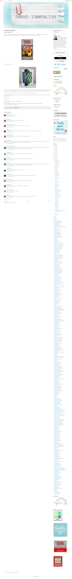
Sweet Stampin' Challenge (58, 450)
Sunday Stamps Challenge (58, 446)
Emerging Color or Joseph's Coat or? (60, 210)
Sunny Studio (56, 447)
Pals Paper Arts (56, 376)
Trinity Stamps (56, 466)
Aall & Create (56, 223)
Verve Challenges (56, 477)
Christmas (55, 266)
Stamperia (55, 430)
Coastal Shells (57, 201)
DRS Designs (56, 296)
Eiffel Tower (56, 205)
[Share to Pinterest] (18, 107)
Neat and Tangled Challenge (58, 370)
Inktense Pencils (56, 329)
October (56, 163)
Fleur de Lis (56, 184)
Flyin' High (56, 199)
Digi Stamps (7, 108)
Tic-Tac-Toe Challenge (57, 461)
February (56, 173)
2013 (55, 213)
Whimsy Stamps (56, 487)
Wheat (56, 180)
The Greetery (56, 457)
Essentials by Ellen (57, 301)
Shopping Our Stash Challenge (58, 414)
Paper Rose (56, 382)
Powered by (57, 61)
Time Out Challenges (57, 464)
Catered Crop (56, 264)
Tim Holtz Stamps (56, 463)
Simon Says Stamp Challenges (58, 419)
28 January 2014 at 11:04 (10, 143)
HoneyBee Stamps (57, 324)
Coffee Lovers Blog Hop (57, 270)
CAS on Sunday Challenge (58, 255)
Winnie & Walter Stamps (57, 488)
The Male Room (56, 459)
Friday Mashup (56, 311)
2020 (55, 152)
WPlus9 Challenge (57, 492)
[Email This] (14, 107)
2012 (55, 214)
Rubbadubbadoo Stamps (57, 404)
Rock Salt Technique (57, 403)
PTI (17, 108)
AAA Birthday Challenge (57, 221)
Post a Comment (7, 199)
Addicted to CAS (56, 224)
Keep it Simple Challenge (58, 339)
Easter (55, 298)
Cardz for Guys (56, 251)
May (55, 169)
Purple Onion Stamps (57, 399)
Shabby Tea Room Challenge (58, 412)
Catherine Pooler (56, 265)
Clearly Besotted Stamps (57, 269)
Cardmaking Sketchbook (57, 249)
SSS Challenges (56, 428)
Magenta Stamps (56, 347)
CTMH (55, 285)
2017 (55, 156)
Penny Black (56, 385)
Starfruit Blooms (57, 191)
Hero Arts (55, 323)
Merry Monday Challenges (13, 108)
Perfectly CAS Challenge (57, 386)
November (56, 162)
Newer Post (6, 201)
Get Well (55, 314)
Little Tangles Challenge (57, 346)
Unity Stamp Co (56, 474)
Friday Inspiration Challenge (58, 310)
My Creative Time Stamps (58, 367)
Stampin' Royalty (56, 434)
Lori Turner (8, 184)
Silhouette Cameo (56, 416)
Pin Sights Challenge (57, 388)
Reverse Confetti (56, 402)
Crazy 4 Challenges (57, 281)
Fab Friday (55, 302)
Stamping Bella (56, 436)
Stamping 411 (56, 435)
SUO (55, 448)
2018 (55, 155)
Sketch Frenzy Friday (57, 421)
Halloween (55, 317)
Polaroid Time (57, 206)
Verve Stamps (56, 479)
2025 (55, 146)
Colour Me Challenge (57, 278)
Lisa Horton (56, 345)
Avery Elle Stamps (56, 237)
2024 (55, 147)
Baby (55, 238)
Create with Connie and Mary (58, 282)
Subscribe (60, 58)
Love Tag (56, 179)
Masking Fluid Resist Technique (58, 352)
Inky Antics (55, 330)
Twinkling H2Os (56, 471)
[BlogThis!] (15, 107)
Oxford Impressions (57, 375)
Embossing (55, 300)
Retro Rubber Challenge (57, 400)
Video (55, 480)
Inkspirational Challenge (57, 328)
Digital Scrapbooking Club (58, 294)
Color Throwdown (56, 273)
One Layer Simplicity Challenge (58, 374)
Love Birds (56, 207)
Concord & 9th (56, 279)
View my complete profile (57, 49)
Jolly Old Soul (57, 196)
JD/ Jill (7, 162)
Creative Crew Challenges (58, 284)
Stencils (55, 442)
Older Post (49, 201)
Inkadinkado (56, 327)
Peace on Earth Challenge (58, 384)
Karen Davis (8, 152)
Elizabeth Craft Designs (57, 299)
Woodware (55, 489)
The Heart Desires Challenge (58, 458)
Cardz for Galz (56, 250)
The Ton (55, 460)
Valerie (56, 200)
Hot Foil (55, 325)
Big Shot (55, 240)
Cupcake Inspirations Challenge (58, 286)
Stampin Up (56, 433)
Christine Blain (8, 174)
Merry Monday (14, 34)
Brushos (55, 242)
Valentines (55, 475)
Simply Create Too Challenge (58, 420)
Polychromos (56, 391)
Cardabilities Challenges (57, 248)
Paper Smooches (56, 383)
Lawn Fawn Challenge (57, 343)
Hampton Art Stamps (57, 318)
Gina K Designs (56, 315)
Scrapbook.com (56, 406)
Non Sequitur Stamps (57, 373)
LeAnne (7, 157)
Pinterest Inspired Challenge (58, 390)
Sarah (55, 405)
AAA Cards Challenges (57, 222)
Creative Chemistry (57, 283)
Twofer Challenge (56, 472)
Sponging (55, 427)
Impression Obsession (57, 326)
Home (28, 201)
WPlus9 (55, 491)
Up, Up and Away (57, 178)
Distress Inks (56, 295)
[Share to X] (16, 107)
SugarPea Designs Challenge (58, 445)
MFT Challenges (56, 359)
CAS (55, 253)
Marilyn (56, 183)
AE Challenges (56, 228)
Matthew (55, 353)
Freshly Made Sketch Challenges (59, 309)
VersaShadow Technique (57, 476)
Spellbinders (56, 426)
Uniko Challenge (56, 473)
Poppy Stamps (56, 392)
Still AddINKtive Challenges (58, 443)
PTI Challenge (56, 398)
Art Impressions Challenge (58, 236)
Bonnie (7, 119)
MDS (55, 354)
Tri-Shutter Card (56, 465)
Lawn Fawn (56, 342)
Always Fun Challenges (57, 234)
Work (55, 490)
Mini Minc (55, 360)
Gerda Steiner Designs (57, 313)
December (56, 161)
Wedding (55, 486)
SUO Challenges (56, 449)
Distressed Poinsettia (58, 190)
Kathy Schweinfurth (9, 124)
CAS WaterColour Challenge (58, 257)
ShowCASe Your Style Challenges (59, 415)
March (56, 172)
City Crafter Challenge (57, 267)
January (56, 174)
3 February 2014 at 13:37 (10, 197)
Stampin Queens (56, 432)
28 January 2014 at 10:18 (10, 137)
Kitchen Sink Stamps (57, 340)
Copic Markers (56, 280)
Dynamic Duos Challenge (58, 297)
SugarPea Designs (57, 444)
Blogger (38, 576)
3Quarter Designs (56, 220)
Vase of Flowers (57, 194)
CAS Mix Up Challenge (57, 254)
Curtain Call (56, 287)
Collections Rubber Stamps (58, 271)
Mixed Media (56, 361)
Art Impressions (56, 235)
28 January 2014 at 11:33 (10, 149)
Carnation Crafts (56, 252)
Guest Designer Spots (57, 316)
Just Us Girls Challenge (57, 338)
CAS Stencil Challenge (57, 256)
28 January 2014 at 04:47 (10, 121)
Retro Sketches (56, 401)
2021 (55, 151)
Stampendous (56, 429)
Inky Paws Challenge (57, 331)
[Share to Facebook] (17, 107)
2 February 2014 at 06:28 (10, 192)
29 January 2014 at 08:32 (10, 181)
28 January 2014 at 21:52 (10, 176)
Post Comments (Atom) (11, 202)
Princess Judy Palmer (9, 146)
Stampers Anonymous (57, 431)
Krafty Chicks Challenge (57, 341)
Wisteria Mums (57, 189)
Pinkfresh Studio (56, 389)
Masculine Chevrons (58, 211)
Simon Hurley (56, 417)
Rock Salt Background (58, 195)
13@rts (55, 218)
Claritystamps (56, 268)
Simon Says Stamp (57, 418)
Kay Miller (7, 140)
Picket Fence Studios (57, 387)
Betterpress (55, 239)
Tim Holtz (55, 462)
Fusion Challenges (57, 312)
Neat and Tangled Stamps (58, 371)
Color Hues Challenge (57, 272)
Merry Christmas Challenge (58, 356)
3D (54, 219)
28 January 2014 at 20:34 (10, 171)
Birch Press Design (57, 241)
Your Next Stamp (56, 493)
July (55, 167)
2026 (55, 145)
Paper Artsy (55, 377)
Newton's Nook (56, 372)
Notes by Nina (8, 179)
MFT (54, 358)
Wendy (7, 129)
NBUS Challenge (56, 369)
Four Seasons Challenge (57, 308)
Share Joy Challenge (57, 413)
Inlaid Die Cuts (56, 332)
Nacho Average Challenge (58, 368)
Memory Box (56, 355)
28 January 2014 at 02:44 (10, 116)
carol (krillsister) (8, 189)
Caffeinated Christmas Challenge (59, 243)
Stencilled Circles (57, 185)
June (56, 168)
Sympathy (55, 451)
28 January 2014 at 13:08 (10, 154)
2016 (55, 157)
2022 (55, 150)
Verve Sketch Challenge (57, 478)
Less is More (56, 344)
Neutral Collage (57, 175)
